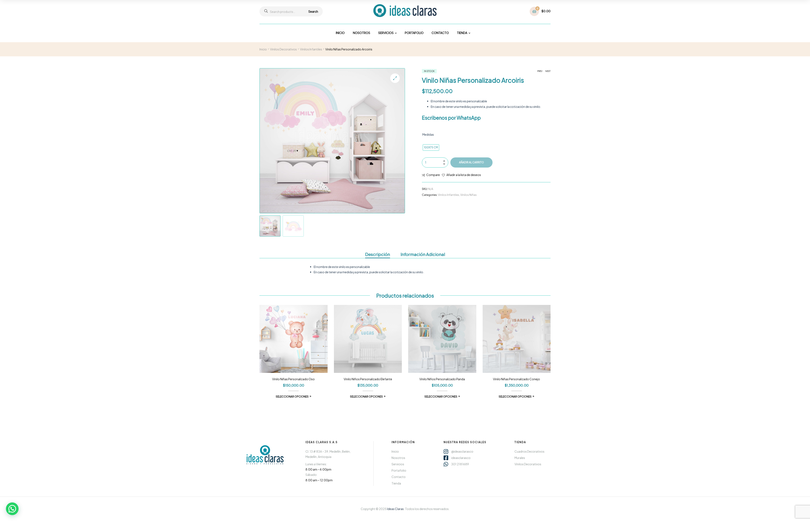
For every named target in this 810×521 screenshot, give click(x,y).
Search (313, 11)
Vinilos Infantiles (311, 49)
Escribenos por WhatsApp (451, 118)
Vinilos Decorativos (283, 49)
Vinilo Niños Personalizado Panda (442, 379)
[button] (395, 78)
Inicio (263, 49)
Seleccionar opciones (292, 396)
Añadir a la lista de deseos (463, 175)
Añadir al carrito (471, 162)
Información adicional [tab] (423, 254)
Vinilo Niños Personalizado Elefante (368, 379)
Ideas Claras (395, 509)
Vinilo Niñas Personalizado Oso (293, 379)
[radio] (431, 147)
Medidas (428, 134)
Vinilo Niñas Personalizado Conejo (516, 379)
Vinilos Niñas (468, 194)
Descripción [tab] (377, 254)
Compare (433, 175)
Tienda (520, 442)
